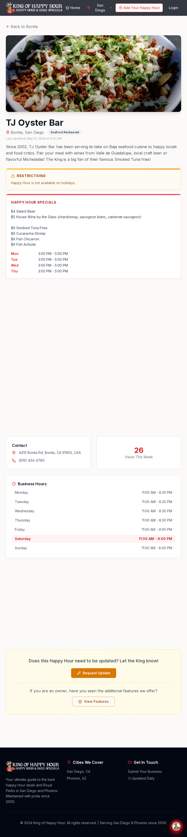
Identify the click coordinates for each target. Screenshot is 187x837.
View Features (96, 701)
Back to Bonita (24, 26)
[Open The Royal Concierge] (176, 826)
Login (173, 8)
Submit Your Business (145, 771)
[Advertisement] (42, 358)
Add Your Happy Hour (141, 8)
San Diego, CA (78, 771)
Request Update (96, 673)
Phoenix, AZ (76, 778)
